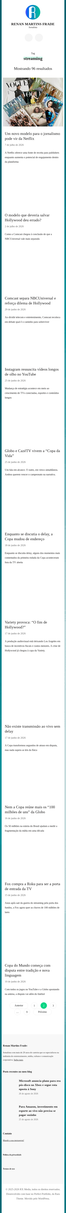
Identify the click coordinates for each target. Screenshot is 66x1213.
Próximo (42, 1011)
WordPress (43, 1198)
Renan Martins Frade (33, 24)
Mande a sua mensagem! (13, 1140)
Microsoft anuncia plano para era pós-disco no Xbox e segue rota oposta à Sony (40, 1085)
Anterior (19, 1005)
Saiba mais (18, 1060)
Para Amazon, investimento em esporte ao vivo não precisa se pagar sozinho (38, 1111)
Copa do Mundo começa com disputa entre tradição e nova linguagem (27, 970)
